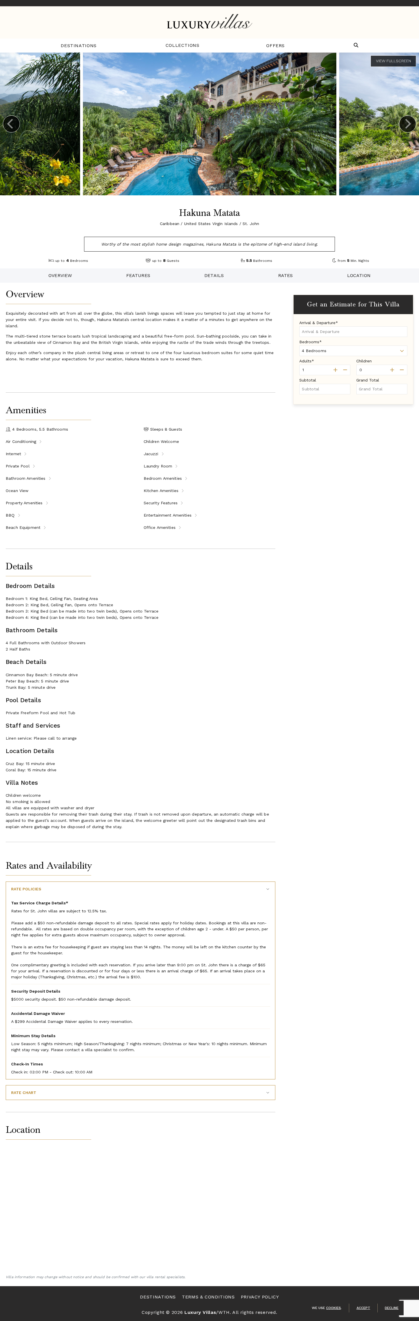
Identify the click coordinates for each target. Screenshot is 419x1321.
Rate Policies (26, 889)
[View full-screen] (393, 61)
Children (364, 361)
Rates (285, 275)
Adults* (306, 361)
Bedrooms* (310, 342)
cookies (333, 1308)
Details (214, 275)
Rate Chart (23, 1092)
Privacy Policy (260, 1297)
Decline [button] (391, 1308)
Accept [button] (363, 1308)
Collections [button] (183, 45)
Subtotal (307, 380)
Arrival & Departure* (318, 322)
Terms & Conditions (208, 1297)
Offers (275, 45)
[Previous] (11, 123)
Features (138, 275)
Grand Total (367, 380)
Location (359, 275)
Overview (60, 275)
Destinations (79, 45)
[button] (356, 45)
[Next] (407, 123)
